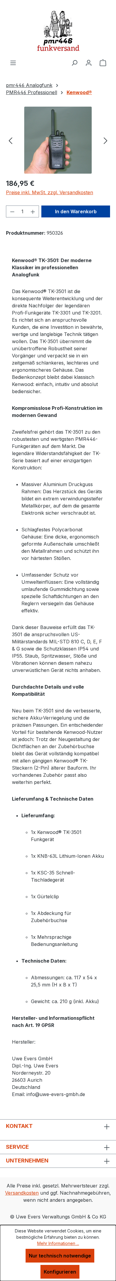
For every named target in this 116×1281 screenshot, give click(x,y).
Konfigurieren (60, 1272)
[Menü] (13, 63)
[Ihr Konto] (88, 63)
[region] (58, 140)
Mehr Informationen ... (58, 1243)
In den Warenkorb (76, 211)
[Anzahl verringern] (12, 211)
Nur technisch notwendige (60, 1256)
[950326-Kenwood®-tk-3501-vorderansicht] (58, 140)
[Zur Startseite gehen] (58, 29)
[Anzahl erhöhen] (33, 211)
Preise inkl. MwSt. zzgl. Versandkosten (49, 192)
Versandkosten (22, 1193)
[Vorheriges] (10, 140)
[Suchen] (74, 63)
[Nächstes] (105, 140)
